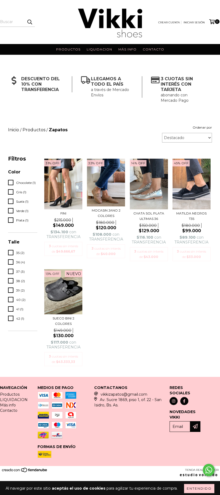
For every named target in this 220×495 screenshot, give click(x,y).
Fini (63, 213)
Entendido (199, 488)
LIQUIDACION (99, 49)
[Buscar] (29, 22)
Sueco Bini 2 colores (63, 321)
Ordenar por (202, 127)
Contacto (153, 49)
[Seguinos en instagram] (174, 401)
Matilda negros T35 (191, 216)
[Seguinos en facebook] (184, 401)
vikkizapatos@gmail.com (124, 394)
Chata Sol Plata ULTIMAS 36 (148, 216)
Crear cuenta (169, 22)
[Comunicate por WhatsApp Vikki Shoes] (209, 470)
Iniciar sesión (194, 22)
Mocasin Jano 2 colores (106, 213)
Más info (127, 49)
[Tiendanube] (24, 472)
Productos (68, 49)
